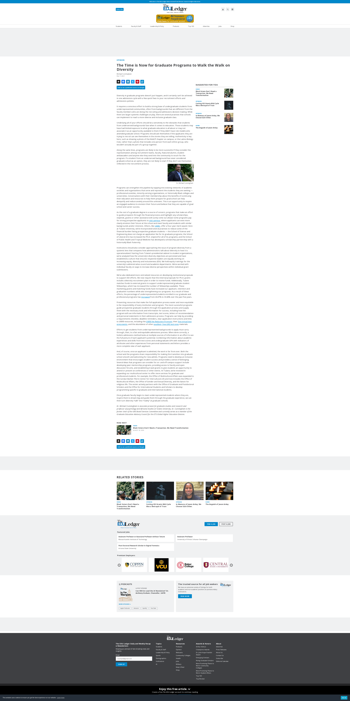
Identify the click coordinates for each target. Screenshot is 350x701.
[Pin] (137, 82)
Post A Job (226, 524)
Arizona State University (127, 548)
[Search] (228, 9)
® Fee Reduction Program (159, 321)
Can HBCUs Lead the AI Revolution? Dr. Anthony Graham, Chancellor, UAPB (152, 592)
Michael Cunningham (124, 74)
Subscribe (119, 9)
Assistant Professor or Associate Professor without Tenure (141, 537)
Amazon (136, 608)
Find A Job (211, 524)
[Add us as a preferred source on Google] (142, 82)
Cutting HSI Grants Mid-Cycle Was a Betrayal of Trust (207, 105)
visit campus (154, 220)
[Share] (123, 82)
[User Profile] (223, 9)
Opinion (121, 60)
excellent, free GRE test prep (166, 324)
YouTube (153, 608)
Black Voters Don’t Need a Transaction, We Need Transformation (160, 428)
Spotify (145, 608)
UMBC (157, 226)
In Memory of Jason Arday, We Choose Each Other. (208, 117)
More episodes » (125, 604)
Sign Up (121, 664)
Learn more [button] (61, 697)
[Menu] (232, 9)
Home (198, 125)
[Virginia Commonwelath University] (216, 565)
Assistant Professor (185, 537)
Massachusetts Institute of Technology (132, 539)
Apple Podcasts (125, 608)
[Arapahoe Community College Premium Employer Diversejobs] (134, 565)
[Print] (118, 82)
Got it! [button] (344, 697)
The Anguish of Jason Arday (207, 128)
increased (145, 297)
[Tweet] (133, 82)
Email (117, 655)
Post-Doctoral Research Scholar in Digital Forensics (138, 546)
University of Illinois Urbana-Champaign (192, 539)
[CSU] (188, 565)
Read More (185, 596)
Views (135, 426)
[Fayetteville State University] (161, 565)
